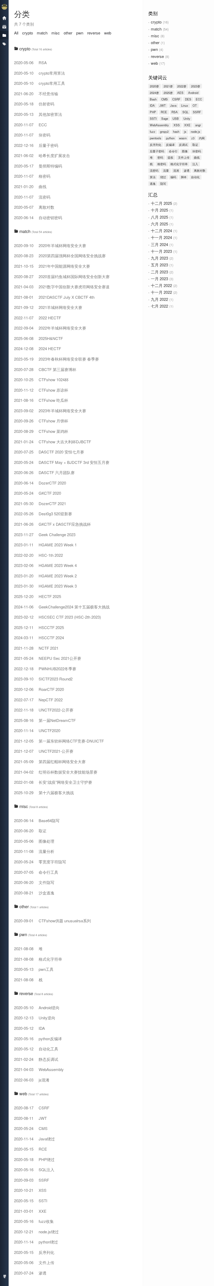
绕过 (163, 177)
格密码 (161, 164)
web (154, 63)
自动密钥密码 (38, 217)
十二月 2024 (161, 230)
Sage (164, 118)
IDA (152, 105)
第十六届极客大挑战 (44, 792)
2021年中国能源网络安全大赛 (52, 266)
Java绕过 (34, 1138)
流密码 (154, 170)
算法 (153, 177)
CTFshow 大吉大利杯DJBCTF (52, 441)
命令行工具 (36, 872)
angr (198, 125)
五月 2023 (159, 264)
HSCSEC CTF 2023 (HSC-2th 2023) (57, 617)
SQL (185, 112)
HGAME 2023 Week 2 (45, 575)
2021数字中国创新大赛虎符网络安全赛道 (62, 286)
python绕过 (36, 1242)
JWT (162, 105)
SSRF (197, 112)
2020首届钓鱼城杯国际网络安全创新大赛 (62, 276)
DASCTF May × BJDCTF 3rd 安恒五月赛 (61, 462)
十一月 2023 (161, 251)
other (155, 42)
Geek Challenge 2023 (44, 534)
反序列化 (155, 144)
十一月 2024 (161, 237)
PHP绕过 (34, 1159)
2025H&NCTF (38, 338)
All (16, 32)
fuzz (152, 131)
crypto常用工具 (39, 83)
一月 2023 (159, 278)
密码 (160, 157)
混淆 (176, 170)
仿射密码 (34, 103)
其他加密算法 (38, 114)
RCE (164, 112)
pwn (154, 49)
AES (180, 93)
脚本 (184, 177)
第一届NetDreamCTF (45, 720)
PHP (153, 112)
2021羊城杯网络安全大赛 (48, 307)
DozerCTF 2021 (40, 503)
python (170, 138)
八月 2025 (159, 217)
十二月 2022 (161, 285)
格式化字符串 (179, 164)
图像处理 (34, 841)
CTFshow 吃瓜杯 (41, 400)
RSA (174, 112)
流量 (166, 170)
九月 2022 (159, 299)
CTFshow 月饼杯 (41, 420)
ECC (199, 99)
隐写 (163, 183)
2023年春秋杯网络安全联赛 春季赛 (56, 359)
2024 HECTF (37, 348)
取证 (195, 144)
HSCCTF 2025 (39, 627)
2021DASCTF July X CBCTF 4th (54, 297)
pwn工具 (34, 969)
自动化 (195, 177)
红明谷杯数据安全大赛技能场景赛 (55, 772)
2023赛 (195, 86)
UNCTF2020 (37, 730)
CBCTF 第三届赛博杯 (45, 369)
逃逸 (153, 183)
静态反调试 (36, 1059)
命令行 (173, 151)
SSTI (153, 118)
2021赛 (168, 86)
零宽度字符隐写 (40, 861)
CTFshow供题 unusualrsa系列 (52, 920)
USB (176, 118)
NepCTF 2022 (38, 699)
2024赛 (154, 93)
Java (173, 105)
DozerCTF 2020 (40, 483)
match (156, 29)
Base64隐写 (37, 820)
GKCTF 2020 (37, 493)
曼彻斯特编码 (38, 166)
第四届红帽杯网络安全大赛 (50, 761)
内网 (202, 138)
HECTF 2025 (37, 596)
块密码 (196, 151)
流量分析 (34, 851)
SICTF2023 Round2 (43, 678)
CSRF (176, 99)
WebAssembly (159, 125)
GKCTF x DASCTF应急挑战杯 (52, 524)
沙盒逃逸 (34, 892)
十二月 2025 (161, 203)
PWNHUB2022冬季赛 (45, 668)
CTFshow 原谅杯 (41, 390)
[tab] (76, 49)
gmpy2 (164, 131)
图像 (185, 151)
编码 (173, 177)
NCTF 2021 (36, 648)
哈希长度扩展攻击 (42, 155)
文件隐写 (34, 882)
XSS (177, 125)
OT (195, 105)
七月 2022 (159, 306)
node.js (195, 131)
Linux (184, 105)
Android (193, 93)
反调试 (183, 144)
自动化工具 (36, 1048)
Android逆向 (37, 1007)
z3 (192, 138)
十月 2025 (159, 210)
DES (188, 99)
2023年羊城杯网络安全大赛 (50, 410)
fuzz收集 (34, 1221)
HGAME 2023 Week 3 (45, 586)
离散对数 (199, 170)
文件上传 (183, 157)
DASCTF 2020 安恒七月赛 (49, 451)
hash (176, 131)
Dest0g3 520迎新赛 (43, 513)
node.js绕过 (36, 1231)
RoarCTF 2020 (39, 689)
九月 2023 (159, 258)
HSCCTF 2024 (39, 637)
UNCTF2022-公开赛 (43, 710)
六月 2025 (159, 223)
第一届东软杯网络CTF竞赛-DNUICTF (59, 741)
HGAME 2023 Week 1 (45, 544)
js (185, 131)
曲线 (197, 157)
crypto (156, 22)
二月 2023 (159, 271)
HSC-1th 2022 (38, 555)
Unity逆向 (34, 1017)
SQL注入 (34, 1169)
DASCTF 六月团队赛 (44, 472)
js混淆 (31, 1079)
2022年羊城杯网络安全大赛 (50, 328)
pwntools (155, 138)
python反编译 (38, 1038)
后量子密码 (157, 151)
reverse (157, 56)
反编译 (170, 144)
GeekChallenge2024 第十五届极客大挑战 (62, 606)
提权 (170, 157)
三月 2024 (159, 244)
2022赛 (181, 86)
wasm (183, 138)
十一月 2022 (161, 292)
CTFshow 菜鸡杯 (41, 431)
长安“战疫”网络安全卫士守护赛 (53, 782)
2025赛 (168, 93)
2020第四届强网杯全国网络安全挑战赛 (60, 255)
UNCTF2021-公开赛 (43, 751)
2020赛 (154, 86)
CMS (164, 99)
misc (155, 35)
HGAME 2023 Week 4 (45, 565)
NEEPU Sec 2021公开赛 (47, 658)
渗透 (186, 170)
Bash (153, 99)
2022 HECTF (37, 317)
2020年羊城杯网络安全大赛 (50, 245)
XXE (187, 125)
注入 (195, 164)
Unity (186, 118)
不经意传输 (36, 93)
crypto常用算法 (39, 73)
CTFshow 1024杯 (41, 379)
